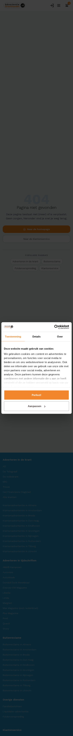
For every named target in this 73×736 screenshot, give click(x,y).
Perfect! (36, 394)
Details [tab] (36, 336)
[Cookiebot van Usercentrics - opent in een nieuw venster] (54, 327)
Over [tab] (60, 336)
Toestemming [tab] (13, 336)
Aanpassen (34, 406)
